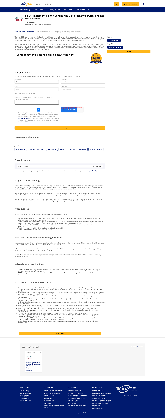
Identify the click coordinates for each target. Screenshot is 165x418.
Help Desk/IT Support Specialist (101, 393)
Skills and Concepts (96, 149)
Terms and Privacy (24, 118)
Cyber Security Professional (100, 403)
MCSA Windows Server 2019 (76, 398)
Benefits (62, 149)
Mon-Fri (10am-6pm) (115, 47)
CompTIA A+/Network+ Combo (53, 390)
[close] (41, 352)
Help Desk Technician (74, 390)
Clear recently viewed (137, 347)
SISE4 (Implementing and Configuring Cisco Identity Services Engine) (33, 365)
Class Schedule (20, 149)
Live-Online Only (114, 40)
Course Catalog (25, 10)
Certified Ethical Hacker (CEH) (52, 393)
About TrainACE (68, 10)
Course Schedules (40, 10)
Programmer (96, 405)
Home (16, 31)
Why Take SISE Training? (36, 149)
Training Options (54, 10)
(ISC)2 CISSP (47, 403)
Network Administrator (99, 395)
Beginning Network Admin (76, 393)
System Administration (27, 31)
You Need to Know (83, 10)
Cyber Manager (72, 403)
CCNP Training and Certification (77, 395)
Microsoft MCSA (49, 400)
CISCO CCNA (48, 398)
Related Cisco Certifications (78, 149)
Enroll (129, 51)
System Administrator (98, 398)
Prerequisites (52, 149)
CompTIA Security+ (50, 395)
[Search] (116, 4)
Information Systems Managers (101, 400)
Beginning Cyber (73, 400)
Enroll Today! (60, 333)
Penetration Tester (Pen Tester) (77, 405)
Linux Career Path (97, 408)
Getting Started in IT (98, 390)
